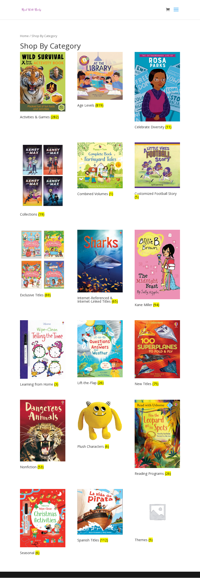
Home (24, 36)
